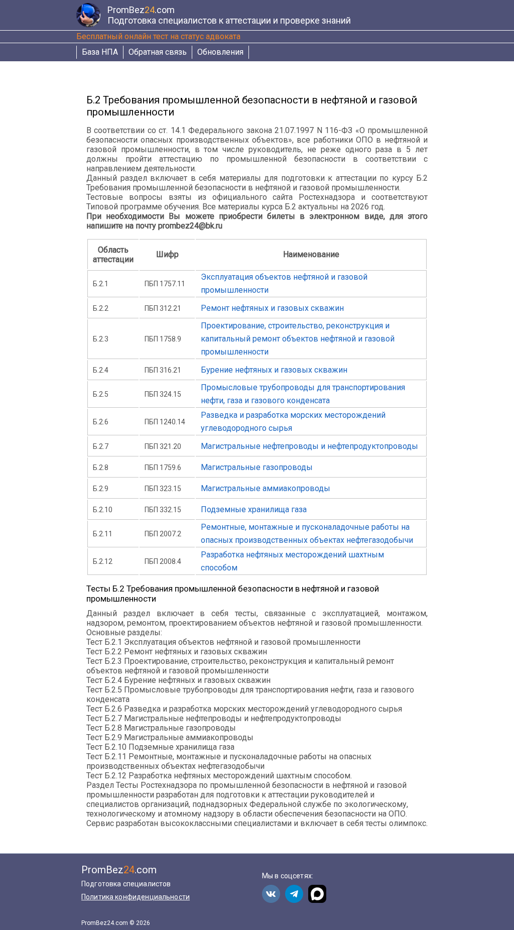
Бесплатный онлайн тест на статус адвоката (158, 36)
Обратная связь (157, 52)
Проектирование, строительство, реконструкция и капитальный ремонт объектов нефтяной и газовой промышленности (298, 339)
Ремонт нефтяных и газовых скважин (272, 308)
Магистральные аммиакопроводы (265, 488)
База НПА (100, 52)
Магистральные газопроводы (257, 467)
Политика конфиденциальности (135, 897)
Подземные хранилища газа (254, 509)
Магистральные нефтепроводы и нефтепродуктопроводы (309, 446)
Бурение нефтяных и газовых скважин (274, 370)
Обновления (220, 52)
